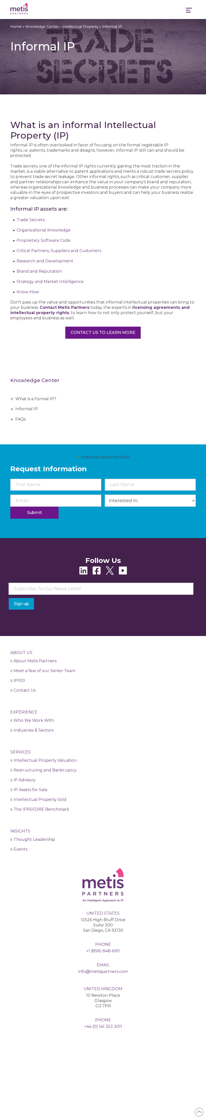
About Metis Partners (35, 661)
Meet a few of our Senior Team (44, 670)
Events (20, 849)
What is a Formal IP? (35, 398)
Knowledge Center (34, 380)
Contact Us (25, 690)
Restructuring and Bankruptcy (45, 770)
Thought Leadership (34, 839)
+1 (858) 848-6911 (103, 951)
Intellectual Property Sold (40, 799)
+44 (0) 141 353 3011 (103, 1026)
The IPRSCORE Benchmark (41, 809)
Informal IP (26, 408)
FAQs (20, 419)
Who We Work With (34, 720)
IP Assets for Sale (30, 789)
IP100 (19, 680)
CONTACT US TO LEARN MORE (103, 332)
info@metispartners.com (103, 971)
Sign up (21, 603)
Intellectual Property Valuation (45, 760)
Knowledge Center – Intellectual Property (61, 26)
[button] (189, 11)
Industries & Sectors (34, 730)
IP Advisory (25, 780)
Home (16, 26)
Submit (34, 512)
